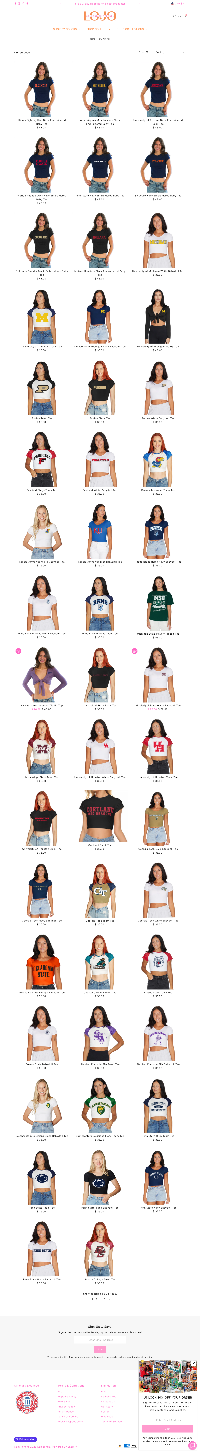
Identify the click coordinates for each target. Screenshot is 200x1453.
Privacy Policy (66, 1406)
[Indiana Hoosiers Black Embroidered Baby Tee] (100, 240)
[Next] (139, 3)
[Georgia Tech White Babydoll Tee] (158, 890)
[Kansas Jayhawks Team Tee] (158, 459)
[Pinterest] (23, 3)
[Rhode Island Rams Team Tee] (100, 603)
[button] (192, 1445)
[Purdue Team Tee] (42, 387)
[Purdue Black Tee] (100, 387)
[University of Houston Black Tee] (42, 818)
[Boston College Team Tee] (100, 1248)
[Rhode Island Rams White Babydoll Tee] (42, 603)
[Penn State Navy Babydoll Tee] (158, 1177)
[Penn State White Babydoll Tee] (42, 1248)
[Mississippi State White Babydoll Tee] (158, 674)
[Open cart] (184, 16)
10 (103, 1299)
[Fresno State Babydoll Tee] (42, 1033)
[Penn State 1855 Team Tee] (158, 1105)
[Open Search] (174, 16)
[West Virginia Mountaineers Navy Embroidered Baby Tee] (100, 89)
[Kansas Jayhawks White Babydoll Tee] (42, 531)
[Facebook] (15, 3)
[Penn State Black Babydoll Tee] (100, 1177)
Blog (104, 1391)
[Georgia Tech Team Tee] (100, 890)
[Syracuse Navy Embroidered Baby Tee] (158, 165)
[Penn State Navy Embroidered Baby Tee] (100, 165)
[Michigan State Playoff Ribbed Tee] (158, 603)
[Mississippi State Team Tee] (42, 746)
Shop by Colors (65, 29)
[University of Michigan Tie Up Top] (158, 316)
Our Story (107, 1406)
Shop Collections (131, 29)
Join (99, 1349)
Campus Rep (108, 1396)
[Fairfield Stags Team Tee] (42, 459)
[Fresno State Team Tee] (158, 962)
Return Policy (66, 1411)
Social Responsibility (70, 1421)
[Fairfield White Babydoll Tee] (100, 459)
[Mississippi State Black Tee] (100, 674)
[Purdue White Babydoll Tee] (158, 387)
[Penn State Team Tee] (42, 1177)
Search (105, 1411)
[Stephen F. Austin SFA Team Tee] (100, 1033)
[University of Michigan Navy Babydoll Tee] (100, 316)
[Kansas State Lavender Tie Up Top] (42, 674)
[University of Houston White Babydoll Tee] (100, 746)
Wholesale (107, 1416)
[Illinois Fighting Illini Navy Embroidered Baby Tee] (42, 89)
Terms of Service (68, 1416)
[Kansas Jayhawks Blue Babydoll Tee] (100, 531)
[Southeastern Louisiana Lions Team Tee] (100, 1105)
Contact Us (108, 1401)
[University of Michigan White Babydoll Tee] (158, 240)
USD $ (178, 3)
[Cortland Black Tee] (100, 816)
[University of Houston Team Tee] (158, 746)
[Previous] (61, 3)
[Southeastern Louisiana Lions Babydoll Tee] (42, 1105)
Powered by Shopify (64, 1446)
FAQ (60, 1391)
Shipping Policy (67, 1396)
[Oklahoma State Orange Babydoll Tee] (42, 962)
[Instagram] (19, 3)
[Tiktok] (27, 3)
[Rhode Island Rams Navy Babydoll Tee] (158, 531)
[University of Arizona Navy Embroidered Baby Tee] (158, 89)
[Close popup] (193, 1363)
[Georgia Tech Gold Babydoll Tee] (158, 818)
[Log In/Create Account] (179, 16)
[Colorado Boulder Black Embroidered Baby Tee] (42, 240)
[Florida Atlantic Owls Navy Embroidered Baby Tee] (42, 165)
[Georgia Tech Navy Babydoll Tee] (42, 890)
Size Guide (64, 1401)
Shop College (97, 29)
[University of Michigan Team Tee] (42, 316)
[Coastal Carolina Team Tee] (100, 962)
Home (92, 39)
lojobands (43, 1446)
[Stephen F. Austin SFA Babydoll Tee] (158, 1033)
